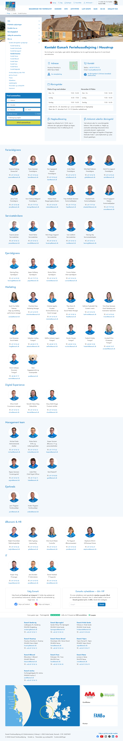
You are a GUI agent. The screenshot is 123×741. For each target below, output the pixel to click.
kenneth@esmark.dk (33, 412)
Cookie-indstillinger (60, 737)
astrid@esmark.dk (109, 177)
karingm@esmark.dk (33, 207)
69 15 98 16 (72, 314)
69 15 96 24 (34, 547)
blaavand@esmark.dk (30, 662)
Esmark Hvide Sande (84, 623)
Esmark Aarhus (29, 671)
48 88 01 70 (34, 344)
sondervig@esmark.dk (30, 629)
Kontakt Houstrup (22, 13)
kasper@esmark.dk (14, 583)
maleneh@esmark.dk (52, 207)
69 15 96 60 (15, 175)
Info (66, 9)
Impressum (12, 88)
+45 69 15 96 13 (94, 67)
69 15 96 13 (15, 241)
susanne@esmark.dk (14, 177)
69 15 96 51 (53, 547)
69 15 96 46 (15, 547)
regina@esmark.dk (14, 480)
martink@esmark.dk (14, 378)
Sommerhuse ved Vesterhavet (40, 9)
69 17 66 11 (34, 478)
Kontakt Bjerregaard (15, 51)
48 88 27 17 (15, 376)
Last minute (86, 9)
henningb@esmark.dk (14, 281)
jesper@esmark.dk (33, 281)
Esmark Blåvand (29, 655)
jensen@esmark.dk (14, 243)
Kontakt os (31, 737)
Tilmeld (101, 604)
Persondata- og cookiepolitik (16, 85)
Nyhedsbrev (12, 80)
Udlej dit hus (113, 9)
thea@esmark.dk (71, 317)
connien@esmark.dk (71, 281)
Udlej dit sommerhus (14, 35)
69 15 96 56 (53, 581)
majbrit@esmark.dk (14, 549)
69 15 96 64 (34, 175)
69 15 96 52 (72, 547)
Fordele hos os (12, 28)
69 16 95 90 (34, 581)
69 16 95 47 (53, 317)
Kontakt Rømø (14, 66)
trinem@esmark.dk (109, 317)
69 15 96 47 (91, 547)
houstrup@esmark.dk (94, 70)
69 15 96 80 (53, 476)
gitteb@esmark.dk (90, 177)
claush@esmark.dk (52, 412)
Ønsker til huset (13, 114)
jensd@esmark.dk (33, 583)
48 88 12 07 (110, 346)
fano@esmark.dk (55, 662)
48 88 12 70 (53, 344)
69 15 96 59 (53, 205)
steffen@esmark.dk (52, 346)
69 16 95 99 (34, 312)
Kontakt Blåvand (14, 59)
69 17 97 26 (72, 205)
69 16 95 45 (110, 175)
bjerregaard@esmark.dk (58, 629)
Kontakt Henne (14, 56)
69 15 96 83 (53, 410)
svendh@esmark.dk (33, 243)
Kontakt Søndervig (15, 46)
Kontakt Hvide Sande (15, 48)
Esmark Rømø (81, 655)
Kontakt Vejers (14, 61)
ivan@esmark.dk (71, 243)
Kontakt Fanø (13, 64)
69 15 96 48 (15, 205)
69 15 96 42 (15, 344)
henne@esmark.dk (56, 646)
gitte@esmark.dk (33, 549)
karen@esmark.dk (33, 177)
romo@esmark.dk (82, 662)
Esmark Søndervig (30, 623)
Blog (95, 9)
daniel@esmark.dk (52, 583)
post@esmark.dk (33, 376)
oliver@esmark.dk (14, 412)
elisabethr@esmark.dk (89, 207)
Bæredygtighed (13, 32)
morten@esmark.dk (52, 281)
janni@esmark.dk (14, 512)
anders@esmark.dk (33, 512)
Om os (102, 9)
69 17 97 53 (34, 205)
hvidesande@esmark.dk (84, 629)
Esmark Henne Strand (58, 639)
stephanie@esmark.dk (90, 549)
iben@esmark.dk (52, 180)
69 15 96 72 (53, 278)
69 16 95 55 (15, 278)
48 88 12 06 (72, 344)
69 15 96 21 (34, 450)
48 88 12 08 (91, 344)
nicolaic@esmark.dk (71, 346)
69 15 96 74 (15, 410)
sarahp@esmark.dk (14, 317)
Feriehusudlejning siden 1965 (17, 72)
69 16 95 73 (72, 175)
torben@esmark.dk (33, 452)
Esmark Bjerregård (57, 623)
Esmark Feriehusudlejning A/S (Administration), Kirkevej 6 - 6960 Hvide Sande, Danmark (32, 734)
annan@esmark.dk (109, 209)
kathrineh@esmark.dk (90, 314)
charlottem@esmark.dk (33, 314)
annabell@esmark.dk (109, 349)
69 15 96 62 (53, 177)
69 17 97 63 (53, 450)
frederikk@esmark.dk (90, 346)
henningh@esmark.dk (90, 243)
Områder (58, 9)
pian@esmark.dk (71, 549)
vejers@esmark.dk (82, 646)
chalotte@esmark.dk (52, 319)
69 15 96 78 (91, 175)
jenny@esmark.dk (14, 207)
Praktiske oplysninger (15, 25)
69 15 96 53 (72, 278)
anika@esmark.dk (71, 177)
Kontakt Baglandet (15, 69)
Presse (11, 78)
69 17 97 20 (110, 207)
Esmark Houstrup (30, 639)
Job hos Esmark (13, 75)
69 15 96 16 (34, 410)
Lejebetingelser (13, 83)
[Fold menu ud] (39, 21)
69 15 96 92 (91, 312)
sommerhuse (23, 122)
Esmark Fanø (55, 655)
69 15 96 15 (15, 450)
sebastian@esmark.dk (33, 346)
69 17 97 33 (34, 278)
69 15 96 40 (15, 581)
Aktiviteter (75, 9)
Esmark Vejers (81, 639)
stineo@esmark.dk (52, 549)
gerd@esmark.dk (52, 478)
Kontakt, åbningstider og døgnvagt (18, 43)
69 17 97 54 (91, 205)
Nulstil (38, 114)
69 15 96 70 (15, 478)
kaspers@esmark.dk (52, 452)
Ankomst (12, 100)
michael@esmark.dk (14, 452)
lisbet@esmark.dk (33, 480)
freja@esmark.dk (71, 207)
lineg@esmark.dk (14, 346)
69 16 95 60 (110, 314)
